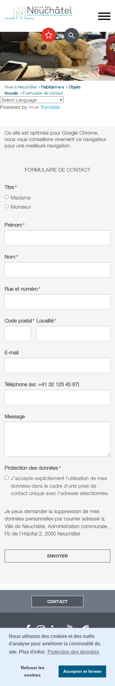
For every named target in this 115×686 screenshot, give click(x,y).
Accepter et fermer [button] (82, 671)
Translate (50, 107)
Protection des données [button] (73, 651)
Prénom (15, 225)
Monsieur (21, 206)
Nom (11, 256)
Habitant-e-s (52, 86)
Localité (46, 320)
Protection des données (32, 467)
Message (15, 416)
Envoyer (57, 555)
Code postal (18, 320)
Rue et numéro (22, 288)
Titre (11, 187)
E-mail (11, 352)
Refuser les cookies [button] (32, 671)
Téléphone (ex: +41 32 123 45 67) (42, 384)
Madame (21, 197)
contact (57, 602)
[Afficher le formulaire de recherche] (71, 35)
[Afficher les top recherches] (48, 35)
